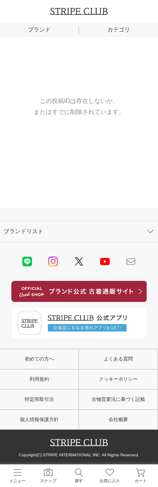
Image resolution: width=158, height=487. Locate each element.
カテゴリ (118, 29)
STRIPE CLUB (79, 11)
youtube (105, 261)
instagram (53, 261)
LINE (27, 261)
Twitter (79, 261)
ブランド (39, 29)
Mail (131, 261)
